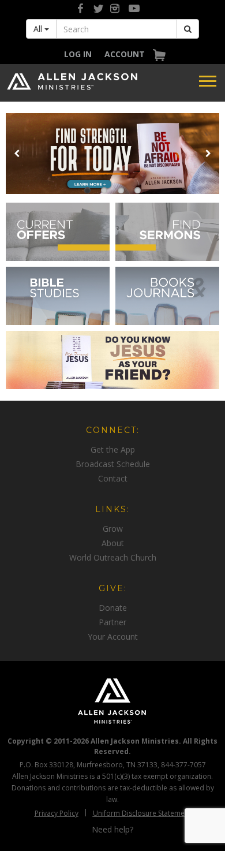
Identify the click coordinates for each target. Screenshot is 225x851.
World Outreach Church (112, 557)
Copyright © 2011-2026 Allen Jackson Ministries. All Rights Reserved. (112, 746)
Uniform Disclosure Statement (142, 813)
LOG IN (78, 53)
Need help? (112, 829)
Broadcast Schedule (113, 463)
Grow (113, 528)
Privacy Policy (56, 813)
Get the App (113, 449)
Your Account (113, 636)
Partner (112, 622)
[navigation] (78, 54)
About (113, 543)
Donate (113, 607)
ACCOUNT (124, 53)
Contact (112, 478)
